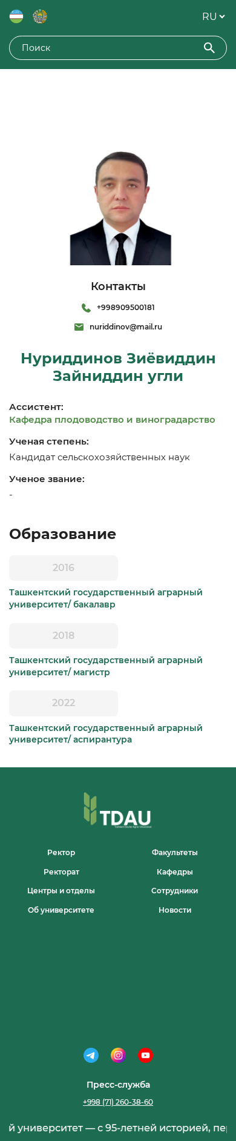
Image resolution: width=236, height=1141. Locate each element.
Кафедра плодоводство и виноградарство (112, 419)
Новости (175, 909)
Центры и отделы (61, 890)
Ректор (61, 852)
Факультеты (175, 852)
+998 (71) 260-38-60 (118, 1101)
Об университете (61, 909)
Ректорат (61, 871)
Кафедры (175, 871)
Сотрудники (174, 890)
